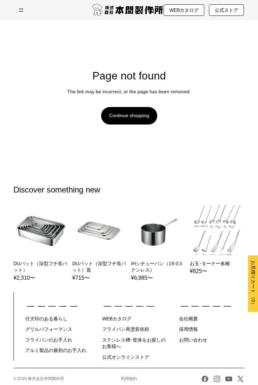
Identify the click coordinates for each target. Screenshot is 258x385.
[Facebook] (205, 379)
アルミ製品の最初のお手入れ (55, 350)
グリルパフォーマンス (48, 329)
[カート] (151, 10)
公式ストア (226, 10)
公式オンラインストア (125, 357)
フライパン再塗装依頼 (125, 329)
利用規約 (129, 378)
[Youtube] (229, 379)
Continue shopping (129, 115)
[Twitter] (240, 379)
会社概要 (188, 318)
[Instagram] (217, 379)
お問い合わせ (193, 340)
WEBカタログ (184, 10)
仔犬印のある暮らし (46, 318)
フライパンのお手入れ (48, 340)
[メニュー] (21, 10)
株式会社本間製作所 (46, 378)
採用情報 (188, 329)
